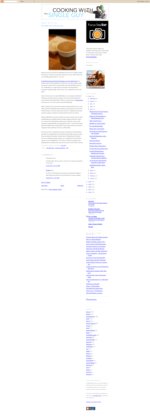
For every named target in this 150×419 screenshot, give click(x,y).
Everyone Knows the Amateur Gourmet (97, 237)
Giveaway (89, 374)
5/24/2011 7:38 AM (52, 178)
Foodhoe (48, 170)
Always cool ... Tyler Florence (94, 291)
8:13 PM (63, 145)
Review (88, 312)
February (92, 176)
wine (87, 367)
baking (88, 353)
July (91, 104)
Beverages (50, 148)
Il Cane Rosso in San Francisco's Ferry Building (98, 132)
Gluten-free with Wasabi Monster (95, 249)
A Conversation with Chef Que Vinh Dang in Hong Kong (97, 161)
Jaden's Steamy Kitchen (95, 224)
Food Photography (91, 335)
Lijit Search (89, 65)
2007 (90, 190)
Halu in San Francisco (95, 121)
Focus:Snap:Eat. (91, 57)
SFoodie (90, 227)
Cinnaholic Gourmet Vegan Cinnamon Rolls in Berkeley (98, 157)
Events (88, 326)
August (92, 101)
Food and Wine (90, 339)
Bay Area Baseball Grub (96, 126)
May (91, 109)
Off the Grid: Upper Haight (96, 129)
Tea (67, 148)
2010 (90, 182)
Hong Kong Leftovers (95, 143)
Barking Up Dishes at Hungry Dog (95, 242)
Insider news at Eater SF (92, 284)
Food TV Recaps (90, 323)
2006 (90, 192)
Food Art (88, 372)
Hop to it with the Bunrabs (93, 239)
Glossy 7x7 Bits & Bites (92, 286)
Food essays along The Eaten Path (95, 258)
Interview (88, 342)
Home (62, 185)
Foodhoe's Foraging (94, 209)
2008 (90, 187)
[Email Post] (66, 145)
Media (88, 351)
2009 (90, 184)
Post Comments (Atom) (55, 189)
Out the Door (79, 100)
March (92, 173)
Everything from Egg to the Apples (96, 246)
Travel (88, 321)
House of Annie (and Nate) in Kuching (96, 251)
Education (89, 344)
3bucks (88, 370)
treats (87, 328)
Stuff (87, 319)
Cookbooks (89, 346)
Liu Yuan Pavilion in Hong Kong (98, 148)
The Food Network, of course (94, 293)
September (93, 98)
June (91, 106)
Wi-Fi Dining (90, 360)
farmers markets (90, 330)
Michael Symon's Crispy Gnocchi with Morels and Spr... (98, 112)
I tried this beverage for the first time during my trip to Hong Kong (59, 81)
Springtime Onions (94, 141)
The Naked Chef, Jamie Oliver (94, 288)
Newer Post (44, 185)
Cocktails (89, 358)
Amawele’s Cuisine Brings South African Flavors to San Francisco (96, 219)
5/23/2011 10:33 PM (53, 166)
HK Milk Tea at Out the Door (52, 25)
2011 (90, 96)
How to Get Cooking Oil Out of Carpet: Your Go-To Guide (96, 211)
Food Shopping (60, 148)
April (91, 170)
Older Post (80, 185)
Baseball (88, 356)
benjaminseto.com (97, 395)
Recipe (88, 314)
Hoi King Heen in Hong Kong (97, 146)
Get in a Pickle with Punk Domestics (96, 244)
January (92, 178)
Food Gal (91, 201)
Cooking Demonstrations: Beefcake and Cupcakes (96, 152)
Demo (87, 333)
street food (89, 337)
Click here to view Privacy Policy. (93, 402)
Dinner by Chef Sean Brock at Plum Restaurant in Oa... (97, 117)
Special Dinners (90, 363)
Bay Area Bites (92, 216)
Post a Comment (45, 182)
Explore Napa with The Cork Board (96, 260)
